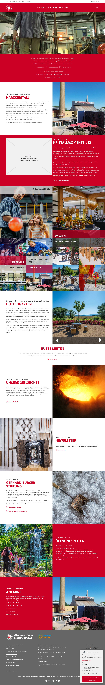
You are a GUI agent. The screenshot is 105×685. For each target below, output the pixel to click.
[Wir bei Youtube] (49, 681)
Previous (65, 340)
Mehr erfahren (53, 359)
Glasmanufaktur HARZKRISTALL (28, 500)
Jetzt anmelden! (62, 450)
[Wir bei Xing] (59, 681)
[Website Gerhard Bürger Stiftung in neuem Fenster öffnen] (95, 648)
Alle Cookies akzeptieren (91, 680)
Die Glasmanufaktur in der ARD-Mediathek (54, 71)
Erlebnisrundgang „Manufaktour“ (48, 648)
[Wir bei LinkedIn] (56, 681)
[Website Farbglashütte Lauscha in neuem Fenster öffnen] (89, 648)
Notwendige (86, 663)
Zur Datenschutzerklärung (86, 660)
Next (92, 340)
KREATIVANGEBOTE (66, 67)
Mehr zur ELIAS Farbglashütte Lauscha (18, 511)
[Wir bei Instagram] (53, 681)
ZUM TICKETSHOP (41, 67)
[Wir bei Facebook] (46, 681)
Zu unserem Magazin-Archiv (62, 180)
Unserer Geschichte (13, 402)
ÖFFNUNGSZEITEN (53, 67)
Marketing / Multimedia (88, 670)
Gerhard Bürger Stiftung (15, 507)
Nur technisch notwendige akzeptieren (91, 677)
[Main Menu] (97, 7)
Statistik (85, 664)
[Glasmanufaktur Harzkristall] (9, 8)
